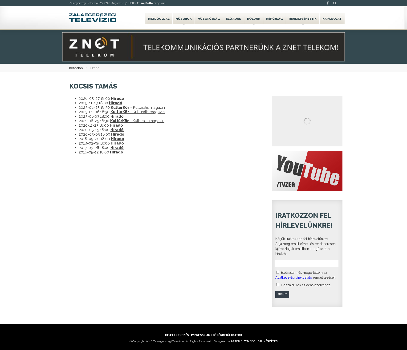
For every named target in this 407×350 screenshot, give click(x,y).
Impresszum (200, 335)
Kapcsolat (332, 18)
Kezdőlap (76, 68)
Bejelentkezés (177, 335)
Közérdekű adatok (227, 335)
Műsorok (183, 18)
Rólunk (253, 18)
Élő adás (233, 18)
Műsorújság (209, 18)
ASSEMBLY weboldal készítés (254, 341)
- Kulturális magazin (138, 107)
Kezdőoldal (159, 18)
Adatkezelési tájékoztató (293, 277)
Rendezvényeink (303, 18)
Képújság (274, 18)
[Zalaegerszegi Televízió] (92, 17)
